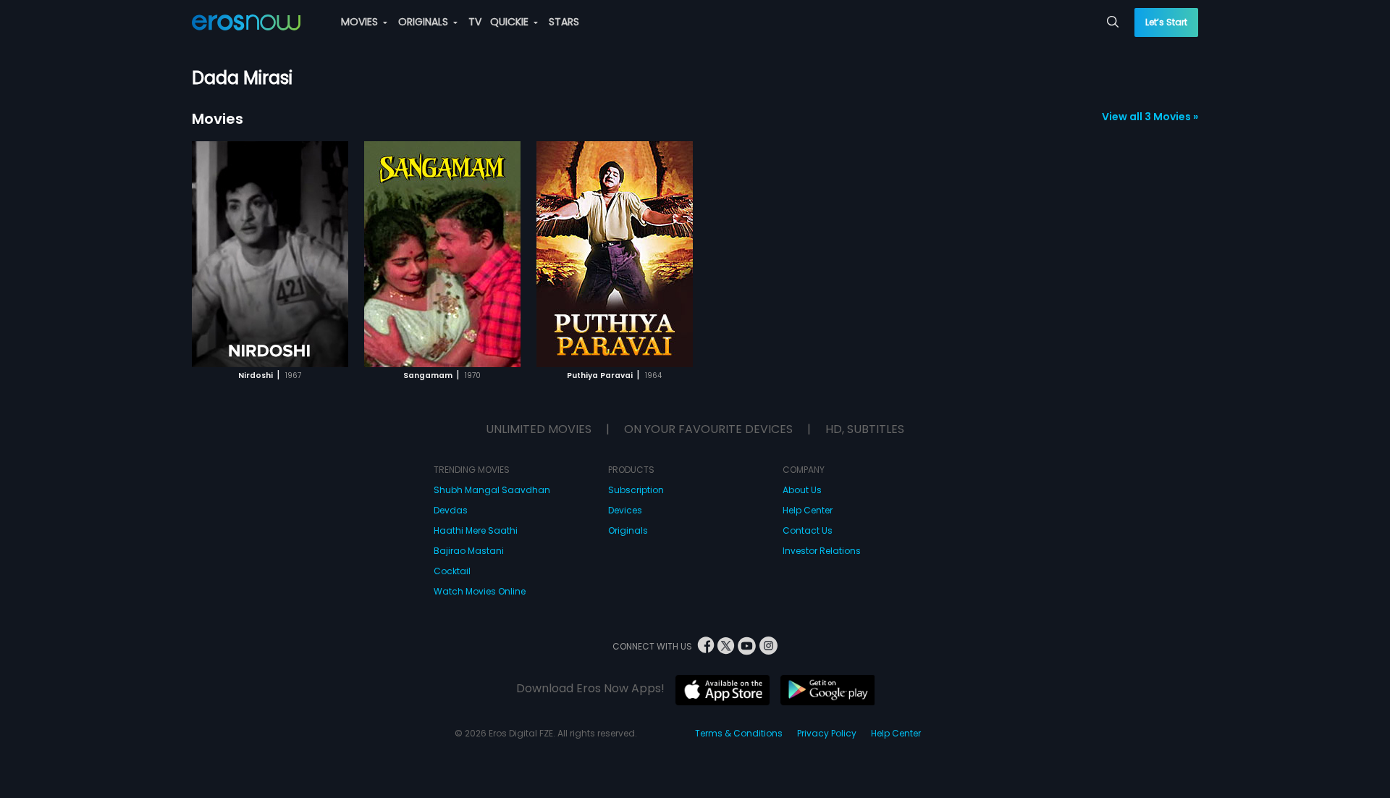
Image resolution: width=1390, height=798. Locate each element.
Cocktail (452, 571)
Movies (217, 119)
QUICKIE (510, 21)
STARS (564, 21)
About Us (802, 490)
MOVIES (361, 21)
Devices (625, 510)
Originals (628, 530)
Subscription (636, 490)
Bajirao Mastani (469, 551)
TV (474, 21)
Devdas (451, 510)
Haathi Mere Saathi (476, 530)
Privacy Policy (826, 733)
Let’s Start (1166, 22)
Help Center (808, 510)
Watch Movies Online (480, 591)
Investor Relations (822, 551)
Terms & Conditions (739, 733)
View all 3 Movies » (1150, 116)
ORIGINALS (424, 21)
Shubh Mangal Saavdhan (492, 490)
